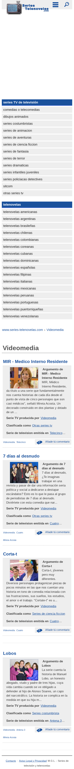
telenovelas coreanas (18, 246)
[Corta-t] (42, 561)
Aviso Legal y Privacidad (33, 760)
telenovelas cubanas (18, 253)
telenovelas (12, 204)
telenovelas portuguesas (20, 302)
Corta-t (10, 554)
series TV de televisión (20, 102)
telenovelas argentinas (19, 219)
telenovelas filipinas (17, 274)
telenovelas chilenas (17, 233)
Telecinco (56, 433)
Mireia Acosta (9, 540)
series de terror (14, 158)
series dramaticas (16, 165)
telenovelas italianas (17, 281)
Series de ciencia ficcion (48, 613)
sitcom (8, 186)
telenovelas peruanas (18, 295)
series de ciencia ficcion (20, 144)
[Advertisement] (37, 55)
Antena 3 (56, 720)
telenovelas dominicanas (21, 260)
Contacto (11, 760)
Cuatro (54, 523)
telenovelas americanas (20, 212)
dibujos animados (15, 116)
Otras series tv (42, 425)
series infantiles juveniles (21, 172)
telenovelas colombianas (21, 240)
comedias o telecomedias (21, 109)
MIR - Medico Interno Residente (35, 361)
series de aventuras (17, 137)
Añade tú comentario (54, 441)
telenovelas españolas (19, 267)
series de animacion (17, 130)
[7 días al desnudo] (42, 464)
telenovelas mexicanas (19, 288)
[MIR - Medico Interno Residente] (42, 369)
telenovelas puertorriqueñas (23, 309)
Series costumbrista (45, 713)
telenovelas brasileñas (19, 226)
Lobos (9, 653)
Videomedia (48, 418)
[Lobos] (42, 661)
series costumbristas (18, 123)
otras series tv (13, 193)
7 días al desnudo (21, 456)
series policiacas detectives (22, 179)
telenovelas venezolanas (21, 316)
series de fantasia (16, 151)
